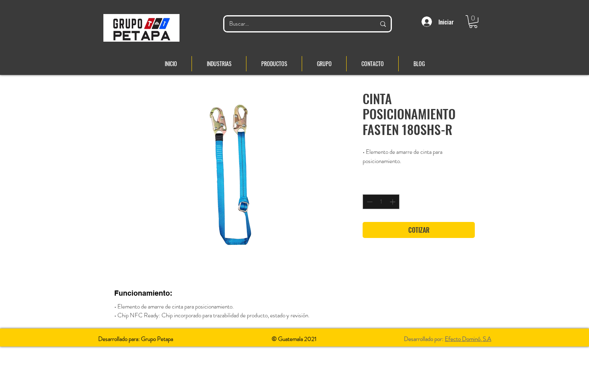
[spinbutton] (381, 202)
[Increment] (393, 202)
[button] (473, 21)
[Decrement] (369, 202)
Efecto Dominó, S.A (468, 339)
